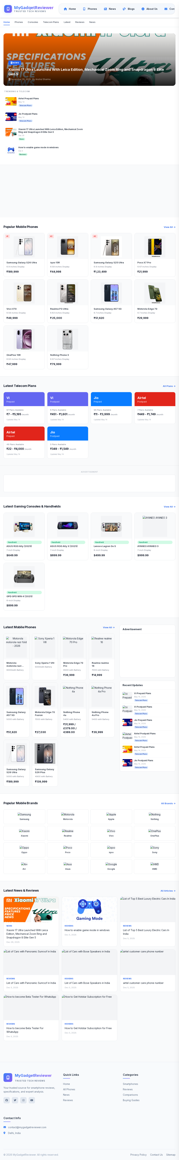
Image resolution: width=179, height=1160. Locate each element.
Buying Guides (131, 1100)
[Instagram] (23, 1100)
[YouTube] (32, 1100)
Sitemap (171, 1154)
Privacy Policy (138, 1154)
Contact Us (156, 1154)
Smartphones (130, 1083)
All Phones (69, 1089)
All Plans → (169, 386)
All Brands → (168, 803)
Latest (67, 22)
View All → (170, 227)
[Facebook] (6, 1100)
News (92, 22)
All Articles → (168, 890)
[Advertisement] (89, 191)
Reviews (79, 22)
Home (6, 22)
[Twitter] (15, 1100)
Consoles (33, 22)
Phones (19, 22)
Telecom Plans (51, 22)
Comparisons (130, 1094)
